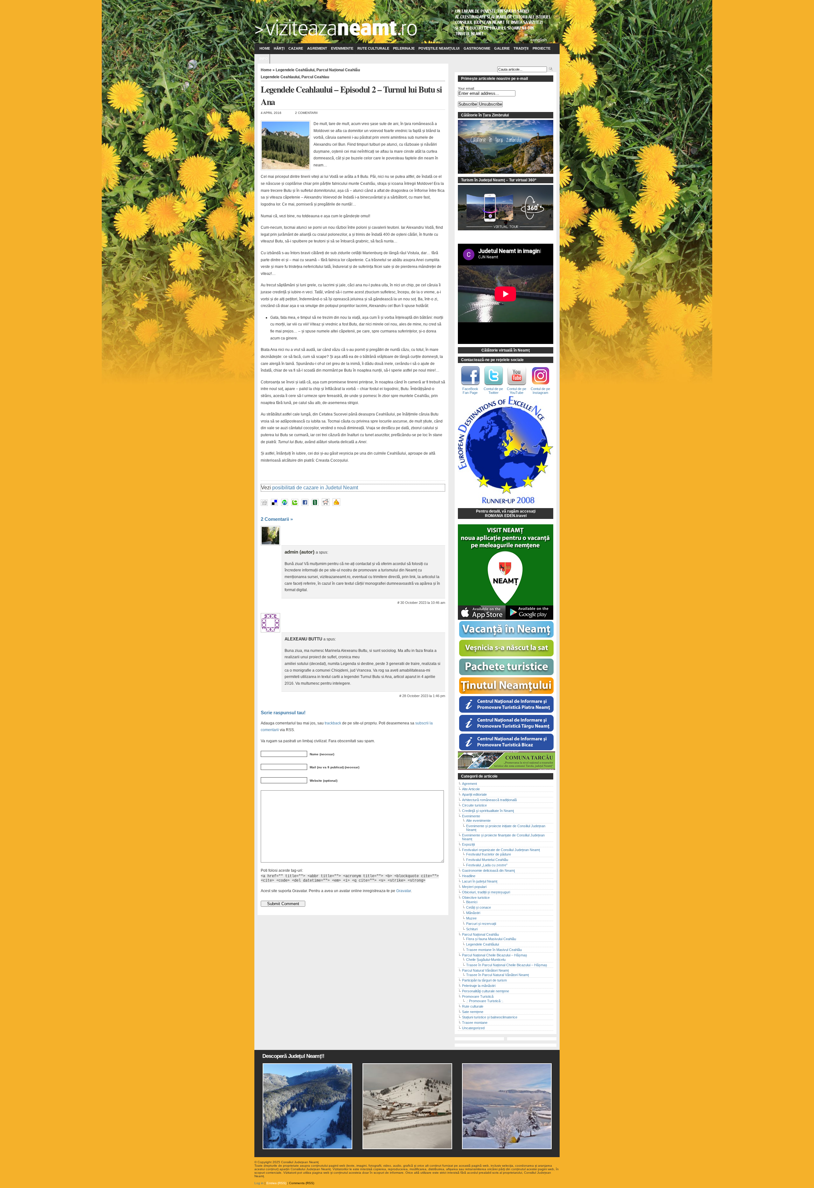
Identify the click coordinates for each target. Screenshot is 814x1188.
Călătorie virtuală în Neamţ (505, 350)
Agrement (317, 48)
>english (538, 39)
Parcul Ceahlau (315, 77)
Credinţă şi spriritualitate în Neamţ (488, 811)
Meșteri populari (474, 887)
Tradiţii (521, 48)
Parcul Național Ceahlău (338, 70)
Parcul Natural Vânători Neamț (485, 970)
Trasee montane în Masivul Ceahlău (494, 950)
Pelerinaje (404, 48)
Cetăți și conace (478, 907)
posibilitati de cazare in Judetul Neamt (315, 487)
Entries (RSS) (276, 1183)
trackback (333, 723)
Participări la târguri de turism (484, 980)
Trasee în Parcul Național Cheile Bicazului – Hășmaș (506, 965)
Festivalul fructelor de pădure (488, 854)
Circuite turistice (474, 805)
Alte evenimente (478, 820)
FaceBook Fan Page (470, 391)
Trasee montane (474, 1022)
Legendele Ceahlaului (280, 77)
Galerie (502, 48)
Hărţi (279, 48)
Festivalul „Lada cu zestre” (486, 865)
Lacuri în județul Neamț (479, 881)
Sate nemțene (472, 1012)
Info (263, 58)
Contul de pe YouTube (516, 391)
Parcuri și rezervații (481, 924)
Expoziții (468, 844)
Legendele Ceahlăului (295, 70)
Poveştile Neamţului (438, 48)
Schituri (472, 929)
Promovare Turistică (477, 996)
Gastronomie (477, 48)
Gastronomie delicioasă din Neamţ (488, 870)
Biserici (471, 902)
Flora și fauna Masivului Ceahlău (491, 939)
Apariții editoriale (474, 794)
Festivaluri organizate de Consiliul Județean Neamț (501, 850)
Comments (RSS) (301, 1183)
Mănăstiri (473, 913)
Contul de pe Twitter (493, 391)
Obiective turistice (476, 897)
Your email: (466, 88)
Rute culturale (373, 48)
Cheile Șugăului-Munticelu (486, 959)
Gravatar (403, 891)
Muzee (471, 918)
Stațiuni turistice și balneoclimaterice (489, 1017)
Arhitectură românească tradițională (489, 800)
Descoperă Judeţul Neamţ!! (293, 1056)
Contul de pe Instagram (540, 391)
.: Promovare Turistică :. (484, 1001)
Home (264, 48)
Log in (259, 1183)
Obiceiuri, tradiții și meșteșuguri (486, 892)
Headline (468, 876)
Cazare (295, 48)
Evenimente (342, 48)
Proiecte (541, 48)
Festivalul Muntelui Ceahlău (487, 860)
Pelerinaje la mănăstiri (478, 986)
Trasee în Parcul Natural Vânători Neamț (497, 975)
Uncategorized (473, 1028)
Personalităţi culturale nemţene (485, 991)
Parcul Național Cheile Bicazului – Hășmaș (494, 955)
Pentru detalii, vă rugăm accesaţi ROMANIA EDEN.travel (505, 513)
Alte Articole (471, 789)
